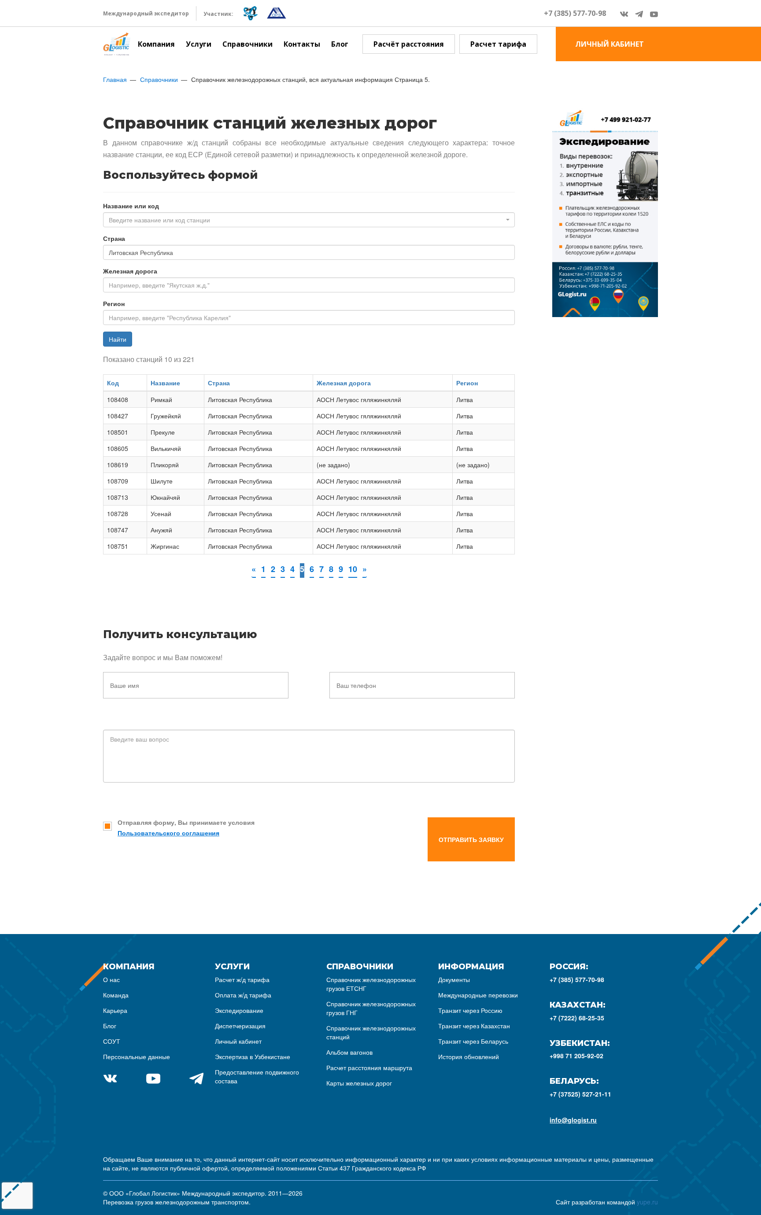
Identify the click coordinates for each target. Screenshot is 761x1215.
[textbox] (306, 219)
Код (113, 382)
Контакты (302, 44)
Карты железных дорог (359, 1082)
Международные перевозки (478, 994)
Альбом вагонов (349, 1052)
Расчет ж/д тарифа (242, 979)
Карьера (115, 1010)
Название (165, 382)
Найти (117, 339)
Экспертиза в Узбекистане (252, 1056)
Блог (339, 44)
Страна (114, 238)
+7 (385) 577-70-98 (575, 13)
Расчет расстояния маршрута (369, 1067)
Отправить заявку (471, 839)
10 (352, 569)
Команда (116, 994)
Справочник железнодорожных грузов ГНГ (371, 1008)
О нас (111, 979)
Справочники (247, 44)
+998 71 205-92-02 (576, 1055)
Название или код (131, 205)
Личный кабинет (238, 1041)
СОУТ (111, 1041)
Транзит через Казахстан (474, 1025)
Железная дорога (130, 270)
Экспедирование (239, 1010)
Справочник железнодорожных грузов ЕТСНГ (371, 984)
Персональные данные (136, 1056)
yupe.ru (647, 1201)
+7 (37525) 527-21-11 (580, 1093)
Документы (454, 979)
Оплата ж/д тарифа (243, 994)
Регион (114, 303)
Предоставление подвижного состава (257, 1076)
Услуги (198, 44)
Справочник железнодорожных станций (371, 1032)
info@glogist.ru (573, 1119)
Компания (156, 44)
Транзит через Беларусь (473, 1041)
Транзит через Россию (470, 1010)
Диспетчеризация (240, 1025)
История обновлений (468, 1056)
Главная (115, 79)
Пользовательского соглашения (168, 832)
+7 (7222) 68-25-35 (577, 1017)
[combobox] (309, 219)
